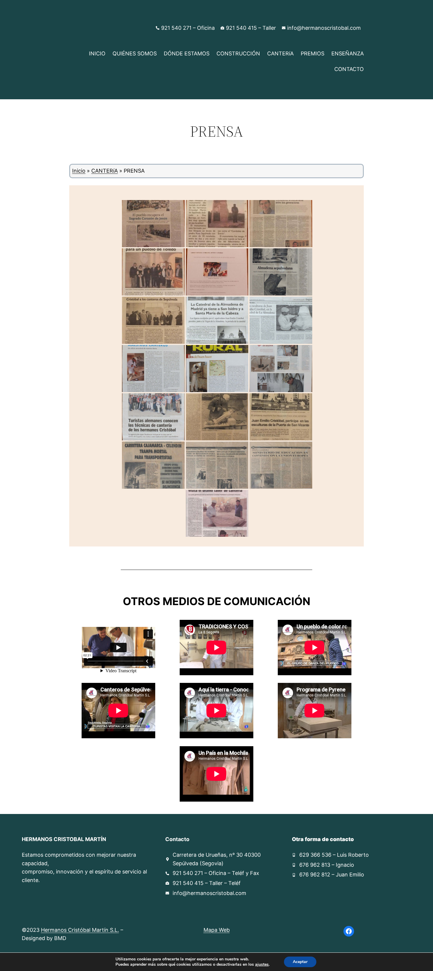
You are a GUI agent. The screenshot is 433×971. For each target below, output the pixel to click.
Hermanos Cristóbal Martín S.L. (80, 930)
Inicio (78, 171)
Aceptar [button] (300, 962)
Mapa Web (217, 930)
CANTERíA (104, 171)
